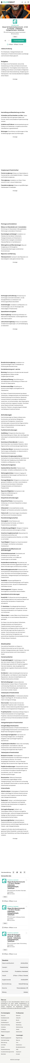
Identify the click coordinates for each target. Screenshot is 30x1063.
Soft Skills (3, 1044)
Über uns (18, 1040)
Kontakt (18, 1054)
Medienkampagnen (5, 1031)
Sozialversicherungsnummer (7, 1051)
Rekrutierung (4, 1042)
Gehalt (17, 1029)
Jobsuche (18, 1017)
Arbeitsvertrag (19, 1027)
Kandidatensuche (5, 1017)
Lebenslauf (18, 1022)
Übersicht (3, 1015)
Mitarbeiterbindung (5, 1049)
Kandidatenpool (5, 1022)
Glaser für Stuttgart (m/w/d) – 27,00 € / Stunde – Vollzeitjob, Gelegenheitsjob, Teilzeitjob (14, 938)
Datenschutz (19, 1044)
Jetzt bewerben (19, 40)
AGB (17, 1049)
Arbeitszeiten (19, 1031)
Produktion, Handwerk (12, 880)
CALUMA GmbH (15, 25)
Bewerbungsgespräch (6, 1037)
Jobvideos (3, 1027)
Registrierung (19, 1037)
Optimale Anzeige (5, 1040)
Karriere (3, 1047)
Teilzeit (15, 36)
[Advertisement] (15, 95)
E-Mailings (3, 1029)
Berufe (17, 1020)
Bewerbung (18, 1024)
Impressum (18, 1051)
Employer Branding (5, 1024)
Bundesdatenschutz (20, 1047)
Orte (17, 1042)
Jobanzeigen (4, 1020)
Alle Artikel (3, 1054)
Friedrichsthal (24, 967)
